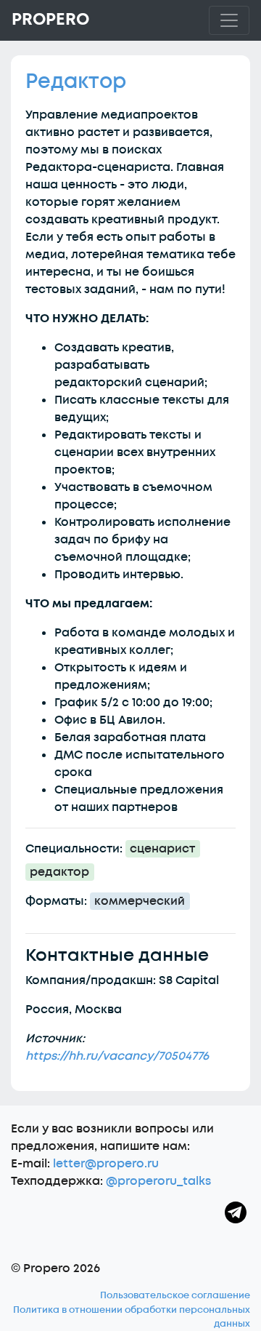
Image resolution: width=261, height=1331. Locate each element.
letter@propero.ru (106, 1164)
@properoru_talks (158, 1181)
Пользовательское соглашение (175, 1295)
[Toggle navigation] (229, 20)
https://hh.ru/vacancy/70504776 (117, 1056)
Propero (50, 19)
